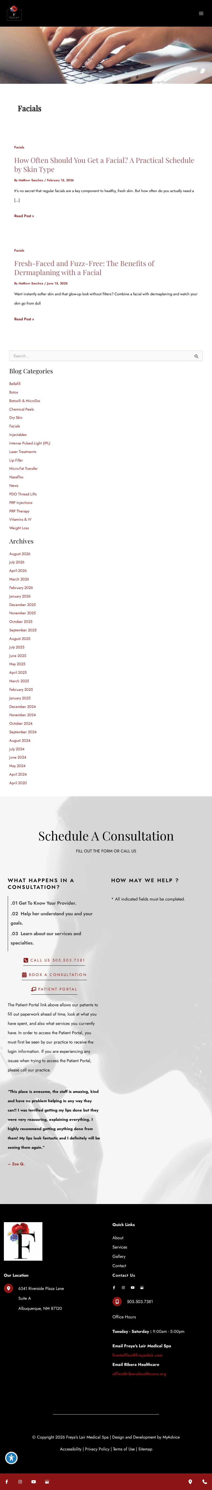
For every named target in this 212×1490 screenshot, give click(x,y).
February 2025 (21, 689)
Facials (19, 147)
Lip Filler (16, 460)
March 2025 (19, 681)
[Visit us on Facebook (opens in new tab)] (114, 1287)
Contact (119, 1265)
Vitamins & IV (20, 519)
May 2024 (17, 765)
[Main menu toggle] (201, 13)
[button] (54, 962)
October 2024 (21, 723)
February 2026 (21, 587)
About (117, 1238)
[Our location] (190, 1482)
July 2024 (17, 749)
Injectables (18, 434)
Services (119, 1247)
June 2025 (17, 655)
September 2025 (22, 630)
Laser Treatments (22, 451)
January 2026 (20, 596)
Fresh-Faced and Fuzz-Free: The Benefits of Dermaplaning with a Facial (84, 267)
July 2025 (16, 647)
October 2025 (20, 621)
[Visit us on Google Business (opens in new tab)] (142, 1287)
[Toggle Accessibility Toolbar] (11, 1458)
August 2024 (20, 740)
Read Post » (24, 217)
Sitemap (145, 1449)
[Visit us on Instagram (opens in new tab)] (123, 1287)
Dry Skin (15, 417)
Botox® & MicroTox (24, 400)
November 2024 (22, 714)
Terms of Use (124, 1449)
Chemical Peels (21, 409)
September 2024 (23, 732)
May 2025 (17, 664)
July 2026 (16, 562)
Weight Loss (19, 528)
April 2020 (18, 782)
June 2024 (17, 757)
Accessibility (70, 1449)
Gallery (118, 1256)
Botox (13, 392)
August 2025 (19, 638)
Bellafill (14, 383)
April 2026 (18, 570)
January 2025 (20, 698)
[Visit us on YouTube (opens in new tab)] (132, 1287)
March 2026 (19, 579)
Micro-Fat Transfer (23, 468)
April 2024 (18, 774)
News (13, 485)
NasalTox (16, 477)
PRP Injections (20, 502)
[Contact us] (205, 1482)
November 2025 (22, 613)
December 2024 (22, 706)
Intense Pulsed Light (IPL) (29, 443)
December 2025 (22, 604)
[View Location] (11, 1288)
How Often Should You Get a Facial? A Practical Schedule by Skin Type (104, 164)
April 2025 (18, 672)
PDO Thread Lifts (23, 494)
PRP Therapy (19, 511)
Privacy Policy (97, 1449)
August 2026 (19, 553)
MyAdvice (171, 1437)
